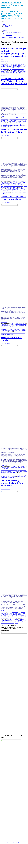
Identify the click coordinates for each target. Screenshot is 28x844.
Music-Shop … (6, 26)
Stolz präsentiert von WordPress (13, 842)
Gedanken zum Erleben (17, 71)
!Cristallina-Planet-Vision (15, 119)
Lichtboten (3, 192)
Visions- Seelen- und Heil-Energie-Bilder (9, 73)
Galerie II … (6, 29)
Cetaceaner (3, 189)
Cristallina (22, 62)
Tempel (12, 192)
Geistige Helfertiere (22, 124)
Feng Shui (9, 71)
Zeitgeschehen (4, 75)
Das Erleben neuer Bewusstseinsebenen (12, 65)
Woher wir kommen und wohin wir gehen (14, 186)
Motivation (8, 192)
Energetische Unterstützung (12, 189)
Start (4, 24)
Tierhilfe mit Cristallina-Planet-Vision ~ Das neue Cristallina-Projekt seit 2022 (14, 81)
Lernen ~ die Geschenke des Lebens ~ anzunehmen (13, 197)
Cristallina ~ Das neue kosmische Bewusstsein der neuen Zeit (13, 5)
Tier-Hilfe (9, 126)
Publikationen (3, 126)
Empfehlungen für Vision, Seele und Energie (15, 66)
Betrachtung (9, 188)
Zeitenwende (3, 334)
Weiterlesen (4, 116)
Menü (2, 21)
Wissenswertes (6, 69)
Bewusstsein (15, 70)
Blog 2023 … (6, 31)
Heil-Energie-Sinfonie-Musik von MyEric (9, 125)
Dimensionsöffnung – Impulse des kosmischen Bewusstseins (12, 483)
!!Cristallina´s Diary (5, 64)
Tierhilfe (5, 30)
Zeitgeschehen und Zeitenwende (17, 69)
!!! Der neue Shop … (7, 25)
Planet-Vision (22, 125)
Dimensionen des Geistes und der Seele (9, 184)
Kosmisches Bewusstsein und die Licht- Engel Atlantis (14, 130)
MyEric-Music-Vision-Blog (19, 72)
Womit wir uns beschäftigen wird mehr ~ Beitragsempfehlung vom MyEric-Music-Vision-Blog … (13, 53)
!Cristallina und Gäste (14, 324)
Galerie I (5, 27)
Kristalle (14, 190)
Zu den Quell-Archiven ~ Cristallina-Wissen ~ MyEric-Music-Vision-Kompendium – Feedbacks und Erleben (13, 330)
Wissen (20, 73)
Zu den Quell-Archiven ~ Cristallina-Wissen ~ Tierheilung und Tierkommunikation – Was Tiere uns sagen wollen (14, 121)
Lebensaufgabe (9, 72)
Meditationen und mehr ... (6, 67)
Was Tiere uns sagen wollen (16, 326)
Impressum (5, 33)
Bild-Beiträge (21, 188)
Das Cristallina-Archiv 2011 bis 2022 (14, 32)
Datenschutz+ (9, 35)
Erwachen (20, 189)
